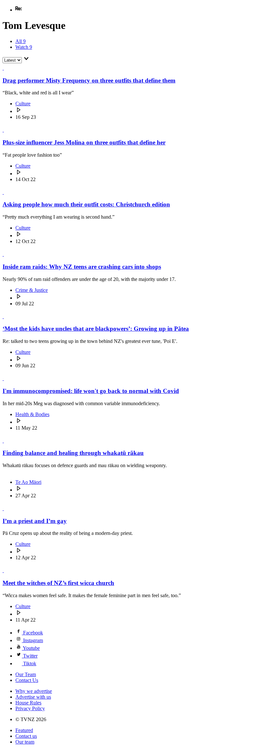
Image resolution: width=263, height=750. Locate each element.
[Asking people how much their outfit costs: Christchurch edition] (6, 192)
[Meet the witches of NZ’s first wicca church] (6, 570)
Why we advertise (33, 691)
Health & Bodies (32, 414)
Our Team (25, 674)
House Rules (28, 702)
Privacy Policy (30, 708)
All (20, 41)
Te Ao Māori (28, 482)
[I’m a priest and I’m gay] (6, 508)
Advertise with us (33, 697)
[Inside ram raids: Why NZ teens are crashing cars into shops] (6, 254)
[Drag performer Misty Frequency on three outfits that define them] (6, 68)
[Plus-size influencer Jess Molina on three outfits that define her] (6, 130)
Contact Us (26, 680)
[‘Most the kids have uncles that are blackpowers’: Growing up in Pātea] (6, 316)
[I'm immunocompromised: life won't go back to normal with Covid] (6, 378)
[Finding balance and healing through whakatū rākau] (6, 440)
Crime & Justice (31, 290)
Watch (23, 47)
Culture (22, 103)
